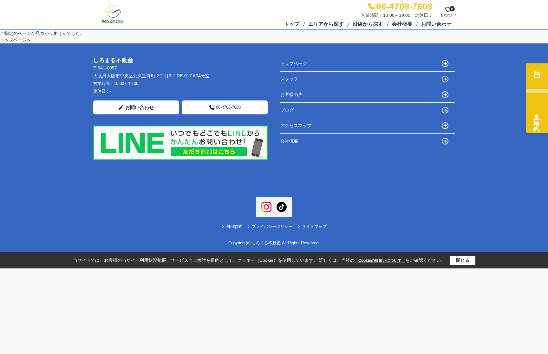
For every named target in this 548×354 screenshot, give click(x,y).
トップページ (293, 63)
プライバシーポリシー (272, 226)
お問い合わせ (436, 24)
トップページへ (15, 39)
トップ (291, 24)
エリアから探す (326, 24)
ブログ (287, 110)
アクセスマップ (295, 125)
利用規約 (234, 226)
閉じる (462, 260)
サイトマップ (314, 226)
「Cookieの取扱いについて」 (380, 260)
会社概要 (402, 24)
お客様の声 (291, 94)
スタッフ (289, 78)
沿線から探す (368, 24)
